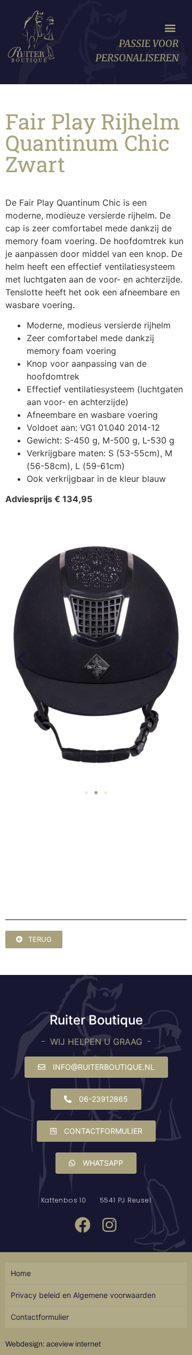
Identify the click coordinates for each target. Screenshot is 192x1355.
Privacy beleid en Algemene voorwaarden (83, 1295)
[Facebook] (83, 1225)
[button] (170, 27)
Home (21, 1273)
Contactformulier (40, 1316)
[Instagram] (109, 1225)
